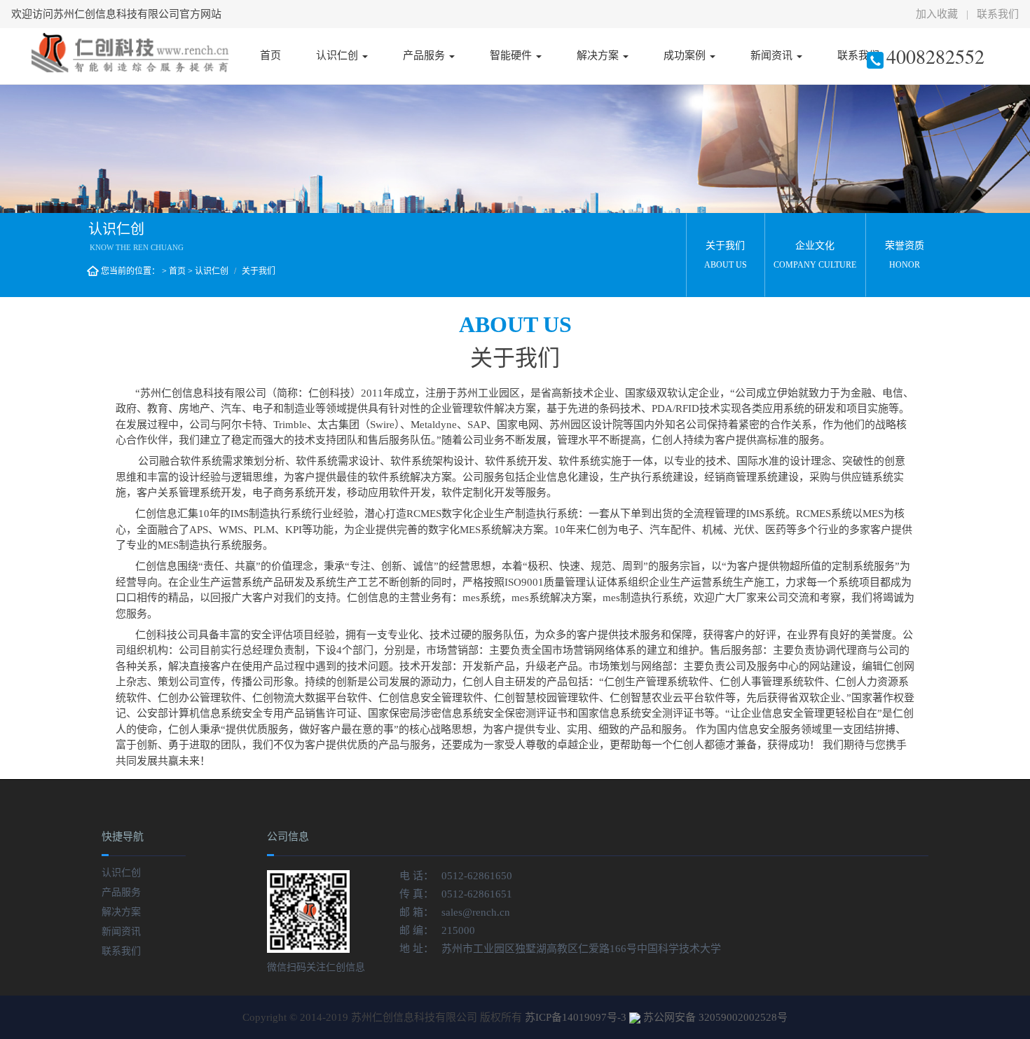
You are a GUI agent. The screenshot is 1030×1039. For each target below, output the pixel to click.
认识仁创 (338, 55)
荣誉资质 (904, 255)
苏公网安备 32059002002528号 (715, 1017)
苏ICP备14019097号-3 (575, 1017)
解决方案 (599, 55)
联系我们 (998, 14)
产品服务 (425, 55)
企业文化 (815, 255)
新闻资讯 (772, 55)
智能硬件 (512, 55)
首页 (270, 55)
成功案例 (686, 55)
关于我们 (725, 255)
